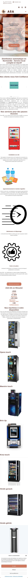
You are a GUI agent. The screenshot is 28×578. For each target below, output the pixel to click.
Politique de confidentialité (18, 576)
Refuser (14, 569)
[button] (26, 555)
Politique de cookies (8, 576)
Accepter (14, 566)
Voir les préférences (14, 573)
